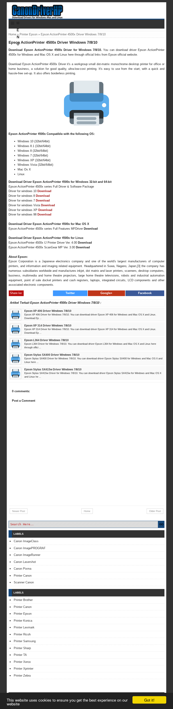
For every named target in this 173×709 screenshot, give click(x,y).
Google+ (106, 293)
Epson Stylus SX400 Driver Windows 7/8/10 (52, 354)
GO (161, 524)
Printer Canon (23, 575)
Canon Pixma (22, 568)
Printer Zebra (22, 675)
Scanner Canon (24, 582)
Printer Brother (23, 600)
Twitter (70, 293)
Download (44, 191)
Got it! (149, 700)
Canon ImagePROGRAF (30, 548)
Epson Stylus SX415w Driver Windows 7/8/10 (53, 369)
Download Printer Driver (86, 10)
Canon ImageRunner (27, 555)
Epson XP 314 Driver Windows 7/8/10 (47, 325)
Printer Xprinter (23, 668)
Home (12, 34)
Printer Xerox (22, 662)
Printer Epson (28, 34)
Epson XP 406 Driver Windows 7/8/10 (47, 310)
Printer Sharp (22, 648)
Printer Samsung (25, 641)
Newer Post (18, 511)
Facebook (145, 293)
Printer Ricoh (22, 634)
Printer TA (20, 655)
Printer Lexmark (24, 627)
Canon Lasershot (25, 562)
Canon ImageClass (26, 541)
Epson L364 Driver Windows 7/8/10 (46, 340)
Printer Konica (23, 620)
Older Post (155, 511)
